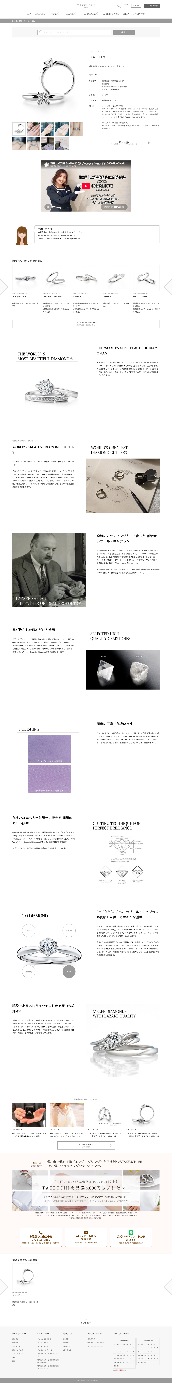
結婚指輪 (15, 1343)
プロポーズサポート (44, 1343)
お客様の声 (66, 1346)
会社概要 (65, 1339)
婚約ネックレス (17, 1350)
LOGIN (136, 5)
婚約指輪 (15, 1339)
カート (126, 6)
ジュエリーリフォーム (45, 1350)
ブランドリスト (42, 1346)
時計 (13, 1361)
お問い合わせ (67, 1350)
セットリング (16, 1346)
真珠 (13, 1357)
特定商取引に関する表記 (96, 1343)
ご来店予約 (153, 5)
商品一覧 (22, 21)
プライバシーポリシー (95, 1346)
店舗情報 (65, 1343)
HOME (14, 21)
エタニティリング (18, 1354)
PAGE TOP (86, 1323)
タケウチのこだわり (44, 1339)
